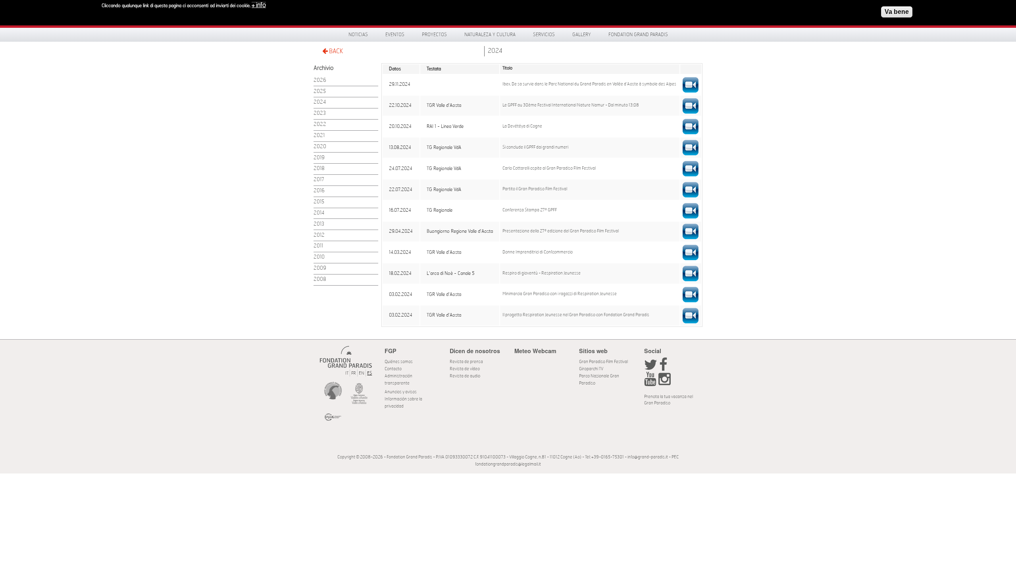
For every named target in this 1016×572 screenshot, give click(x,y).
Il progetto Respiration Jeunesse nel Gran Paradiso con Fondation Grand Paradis (575, 315)
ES (369, 373)
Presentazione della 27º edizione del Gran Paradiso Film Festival (560, 231)
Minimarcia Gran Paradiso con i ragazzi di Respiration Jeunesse (559, 294)
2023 (320, 113)
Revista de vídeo (465, 369)
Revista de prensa (466, 361)
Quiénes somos (399, 361)
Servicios (544, 34)
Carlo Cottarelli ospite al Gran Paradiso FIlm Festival (549, 168)
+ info (259, 5)
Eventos (394, 34)
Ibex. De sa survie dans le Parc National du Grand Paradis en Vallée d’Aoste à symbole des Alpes (589, 84)
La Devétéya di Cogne (522, 126)
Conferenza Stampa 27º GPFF (529, 210)
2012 (319, 235)
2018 (319, 168)
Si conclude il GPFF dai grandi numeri (535, 147)
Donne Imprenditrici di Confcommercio (537, 252)
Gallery (581, 34)
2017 (319, 179)
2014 (319, 213)
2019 (319, 157)
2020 (320, 146)
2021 (319, 135)
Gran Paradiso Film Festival (603, 361)
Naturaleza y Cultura (490, 34)
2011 (318, 246)
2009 (320, 268)
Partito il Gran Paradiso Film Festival (534, 189)
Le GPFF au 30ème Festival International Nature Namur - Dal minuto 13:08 (570, 105)
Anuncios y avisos (401, 392)
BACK (335, 51)
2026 (320, 80)
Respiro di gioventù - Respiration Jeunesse (541, 273)
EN (361, 373)
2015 (319, 202)
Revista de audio (465, 376)
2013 (319, 224)
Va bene (897, 11)
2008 (320, 279)
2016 (319, 190)
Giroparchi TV (591, 369)
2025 (320, 91)
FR (353, 373)
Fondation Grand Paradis (638, 34)
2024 (495, 51)
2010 (319, 257)
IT (346, 373)
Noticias (358, 34)
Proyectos (434, 34)
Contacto (393, 369)
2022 (320, 124)
